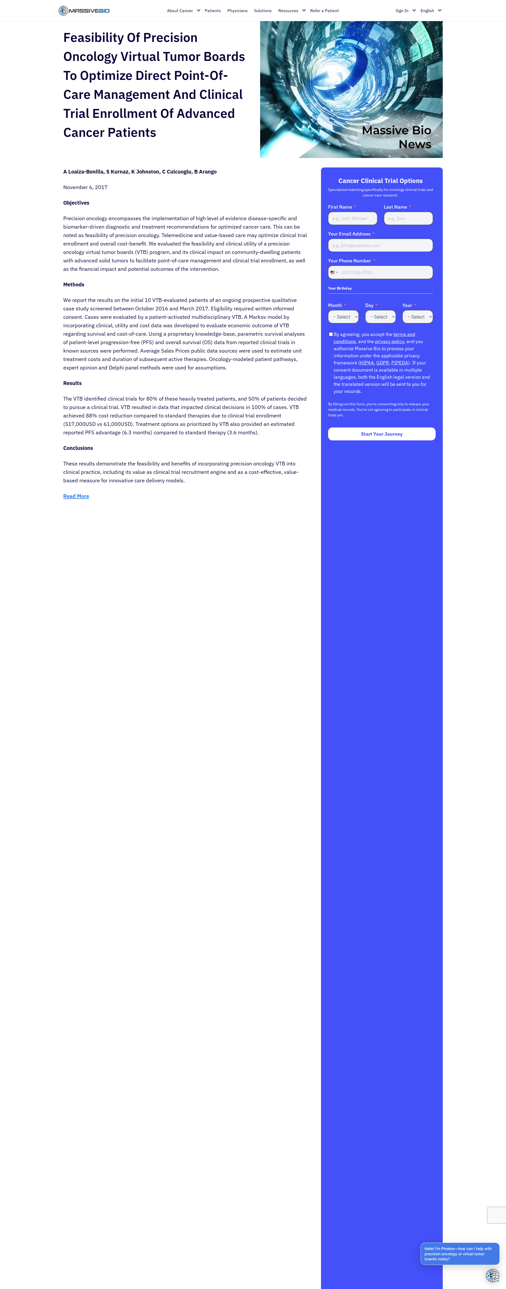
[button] (460, 1254)
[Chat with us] (492, 1275)
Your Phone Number (349, 261)
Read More (76, 495)
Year (407, 305)
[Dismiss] (499, 1244)
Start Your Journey (382, 434)
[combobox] (333, 272)
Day (369, 305)
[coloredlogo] (84, 11)
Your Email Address (349, 234)
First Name (340, 207)
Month (335, 305)
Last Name (395, 207)
